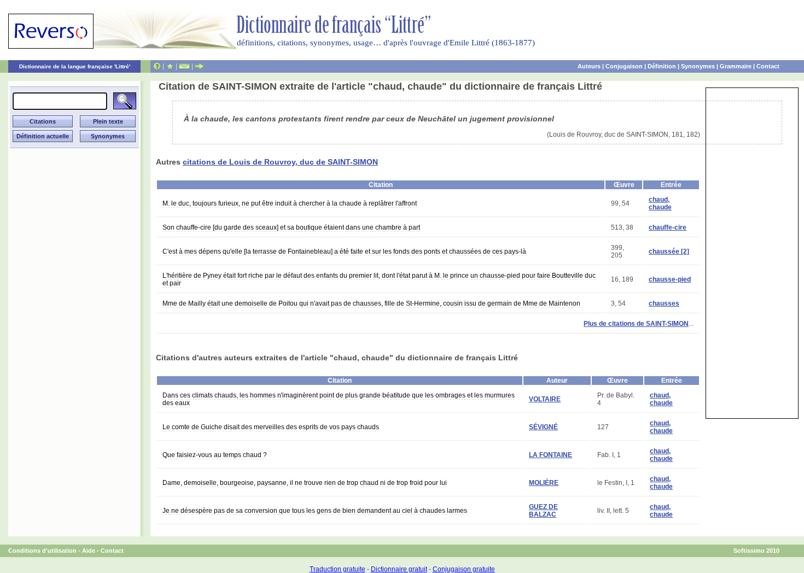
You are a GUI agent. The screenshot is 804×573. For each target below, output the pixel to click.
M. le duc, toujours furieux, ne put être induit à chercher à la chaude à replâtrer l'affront (289, 203)
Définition (662, 66)
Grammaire (735, 66)
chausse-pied (670, 279)
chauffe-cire (667, 227)
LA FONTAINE (550, 455)
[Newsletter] (184, 66)
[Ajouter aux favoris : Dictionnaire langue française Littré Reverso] (170, 66)
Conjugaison (624, 66)
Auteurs (589, 66)
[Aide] (157, 66)
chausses (664, 303)
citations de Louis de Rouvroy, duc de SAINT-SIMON (280, 161)
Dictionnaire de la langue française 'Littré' (74, 66)
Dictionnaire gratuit (399, 569)
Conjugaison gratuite (464, 569)
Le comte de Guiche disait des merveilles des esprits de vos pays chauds (270, 427)
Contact (767, 66)
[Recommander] (199, 66)
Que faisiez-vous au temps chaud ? (214, 455)
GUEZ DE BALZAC (543, 510)
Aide (88, 550)
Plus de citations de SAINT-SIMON (636, 324)
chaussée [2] (669, 251)
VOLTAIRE (545, 399)
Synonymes (698, 66)
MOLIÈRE (543, 483)
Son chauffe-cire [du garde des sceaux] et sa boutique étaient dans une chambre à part (291, 227)
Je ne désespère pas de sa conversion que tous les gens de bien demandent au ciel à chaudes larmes (314, 510)
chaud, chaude (660, 203)
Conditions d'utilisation (42, 550)
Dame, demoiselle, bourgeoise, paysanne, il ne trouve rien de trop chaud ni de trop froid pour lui (304, 483)
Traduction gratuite (337, 569)
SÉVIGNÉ (543, 427)
